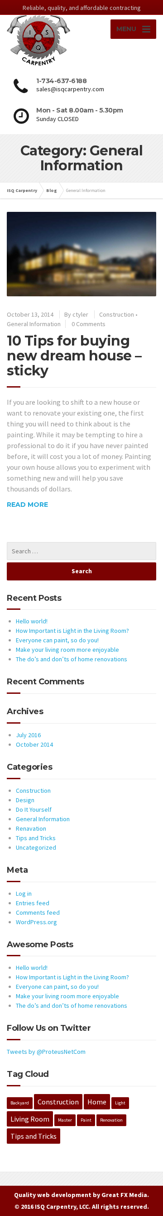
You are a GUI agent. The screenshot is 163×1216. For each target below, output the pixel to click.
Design (25, 800)
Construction (116, 314)
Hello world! (32, 621)
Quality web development (52, 1195)
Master (65, 1120)
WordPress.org (36, 922)
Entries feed (32, 903)
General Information (34, 324)
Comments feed (38, 912)
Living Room (29, 1118)
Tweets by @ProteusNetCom (46, 1052)
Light (120, 1103)
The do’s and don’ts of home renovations (71, 659)
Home (96, 1101)
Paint (86, 1120)
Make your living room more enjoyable (67, 649)
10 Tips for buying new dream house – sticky (74, 355)
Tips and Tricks (36, 838)
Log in (24, 893)
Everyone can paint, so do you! (57, 640)
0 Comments (88, 324)
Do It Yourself (34, 809)
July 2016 (28, 735)
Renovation (111, 1120)
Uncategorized (36, 847)
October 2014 (34, 744)
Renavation (31, 828)
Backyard (19, 1103)
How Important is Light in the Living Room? (72, 631)
